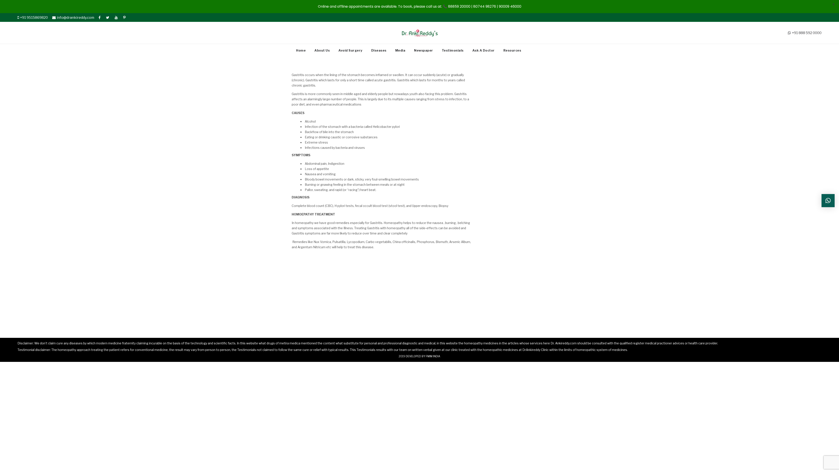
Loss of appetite (317, 169)
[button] (828, 200)
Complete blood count (308, 206)
